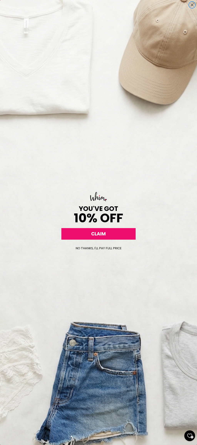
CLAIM (98, 234)
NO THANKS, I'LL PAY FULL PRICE (99, 248)
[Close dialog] (192, 5)
